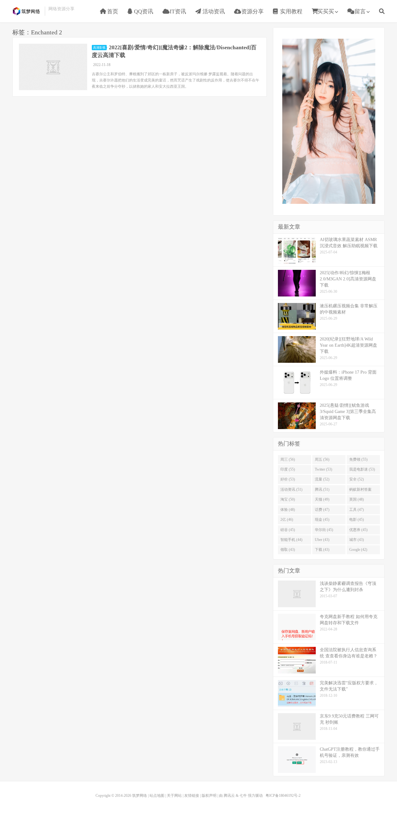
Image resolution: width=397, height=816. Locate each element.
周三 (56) (287, 459)
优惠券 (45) (358, 530)
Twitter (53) (323, 469)
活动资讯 (213, 11)
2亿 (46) (286, 519)
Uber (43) (322, 539)
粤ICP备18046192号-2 (283, 795)
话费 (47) (322, 509)
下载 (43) (322, 549)
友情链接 (191, 795)
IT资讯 (177, 11)
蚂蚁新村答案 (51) (360, 490)
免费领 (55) (358, 459)
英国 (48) (356, 499)
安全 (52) (356, 479)
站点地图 (156, 795)
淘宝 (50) (287, 499)
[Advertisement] (328, 120)
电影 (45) (356, 519)
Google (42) (358, 549)
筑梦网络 (27, 11)
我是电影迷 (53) (362, 469)
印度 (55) (287, 469)
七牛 (243, 795)
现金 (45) (322, 519)
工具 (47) (356, 509)
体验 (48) (287, 509)
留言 (359, 11)
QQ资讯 (142, 11)
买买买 (325, 11)
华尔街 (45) (324, 530)
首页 (111, 11)
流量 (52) (322, 479)
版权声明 (209, 795)
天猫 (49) (322, 499)
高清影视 (99, 47)
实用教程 (290, 11)
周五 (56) (322, 459)
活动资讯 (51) (291, 489)
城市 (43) (356, 539)
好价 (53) (287, 479)
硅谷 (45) (287, 530)
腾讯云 (229, 795)
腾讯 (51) (322, 489)
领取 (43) (287, 549)
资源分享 (252, 11)
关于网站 (174, 795)
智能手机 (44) (291, 539)
